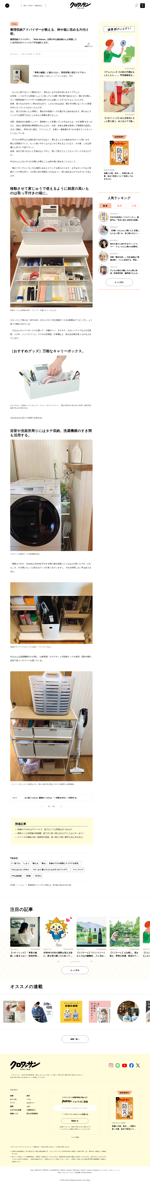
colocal (89, 1170)
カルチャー (31, 1103)
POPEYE (45, 1170)
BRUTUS (38, 1170)
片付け (38, 876)
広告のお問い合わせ (47, 1147)
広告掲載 (77, 1172)
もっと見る (119, 282)
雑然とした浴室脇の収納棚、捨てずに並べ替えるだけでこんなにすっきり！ (51, 833)
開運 (11, 1106)
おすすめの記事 (15, 1110)
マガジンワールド (68, 1172)
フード (12, 1103)
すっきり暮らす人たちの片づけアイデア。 (51, 870)
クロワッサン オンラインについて (21, 1147)
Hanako (69, 1170)
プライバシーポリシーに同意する (76, 1114)
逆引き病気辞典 (32, 1113)
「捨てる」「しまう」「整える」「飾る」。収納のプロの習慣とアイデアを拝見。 (46, 863)
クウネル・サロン (107, 1170)
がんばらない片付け (20, 870)
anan (32, 1170)
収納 (28, 876)
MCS (59, 1172)
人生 (28, 1106)
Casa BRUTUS (54, 1170)
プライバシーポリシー (82, 1127)
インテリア (78, 870)
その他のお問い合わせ (62, 1147)
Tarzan (83, 1170)
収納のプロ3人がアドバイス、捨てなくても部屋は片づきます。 (45, 829)
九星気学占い (31, 1110)
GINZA (63, 1170)
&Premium (76, 1170)
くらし (14, 24)
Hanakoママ (97, 1170)
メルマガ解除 (75, 1137)
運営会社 (36, 1147)
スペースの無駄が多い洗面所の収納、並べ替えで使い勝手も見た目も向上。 (51, 837)
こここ (117, 1170)
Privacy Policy (86, 1172)
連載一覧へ (75, 1039)
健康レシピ (14, 1113)
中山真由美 (17, 876)
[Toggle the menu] (7, 6)
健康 (11, 1096)
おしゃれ (13, 1099)
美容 (28, 1096)
